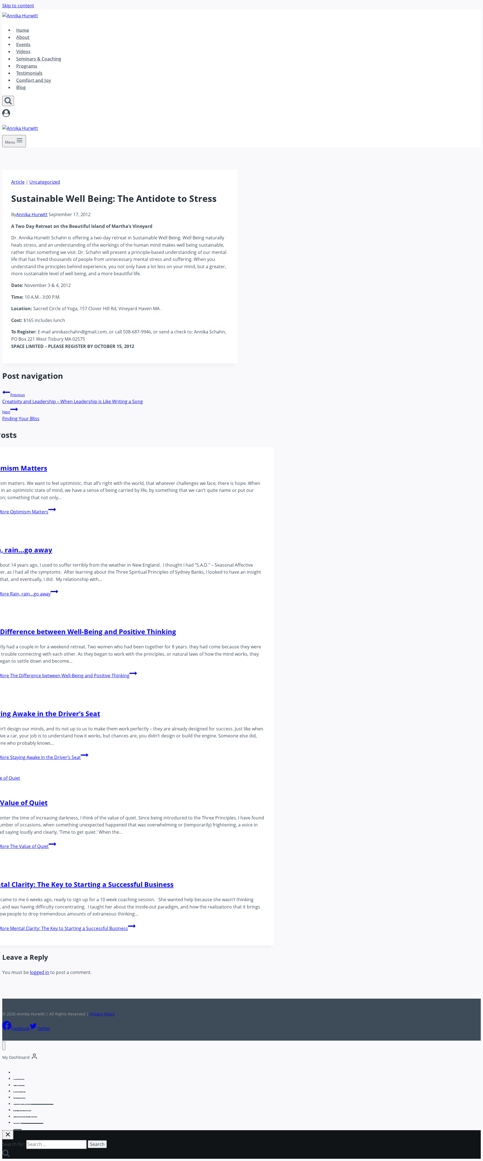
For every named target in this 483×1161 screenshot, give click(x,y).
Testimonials (29, 73)
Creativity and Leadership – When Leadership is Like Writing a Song (72, 398)
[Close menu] (3, 1045)
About (22, 37)
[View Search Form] (8, 101)
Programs (26, 66)
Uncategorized (44, 182)
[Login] (182, 114)
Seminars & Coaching (38, 59)
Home (22, 30)
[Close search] (7, 1134)
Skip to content (18, 6)
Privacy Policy (102, 1014)
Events (23, 44)
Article (18, 182)
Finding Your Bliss (20, 415)
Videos (23, 51)
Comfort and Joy (33, 80)
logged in (39, 972)
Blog (21, 87)
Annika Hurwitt (32, 214)
